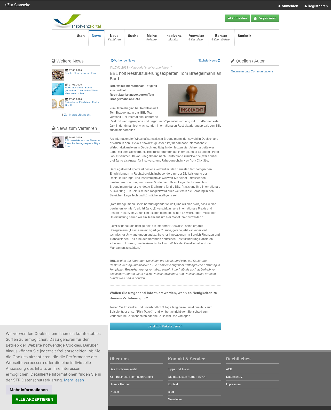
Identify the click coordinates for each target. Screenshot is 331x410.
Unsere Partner (120, 384)
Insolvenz (173, 37)
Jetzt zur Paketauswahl (165, 326)
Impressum (233, 384)
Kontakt (173, 384)
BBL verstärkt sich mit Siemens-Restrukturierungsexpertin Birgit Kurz (82, 143)
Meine (151, 37)
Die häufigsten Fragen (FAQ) (186, 377)
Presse (114, 392)
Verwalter (197, 37)
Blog (171, 392)
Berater (221, 37)
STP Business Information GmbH (131, 377)
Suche (133, 36)
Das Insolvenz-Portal (123, 369)
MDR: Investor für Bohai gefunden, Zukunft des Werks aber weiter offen (81, 90)
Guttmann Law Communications (252, 71)
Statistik (244, 36)
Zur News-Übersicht (77, 114)
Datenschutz (234, 377)
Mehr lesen (74, 380)
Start (81, 36)
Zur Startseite (18, 5)
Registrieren (317, 6)
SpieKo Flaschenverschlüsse (81, 73)
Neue (114, 37)
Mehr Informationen (29, 389)
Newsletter (175, 399)
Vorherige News (124, 60)
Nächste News (208, 60)
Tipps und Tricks (178, 369)
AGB (229, 369)
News (96, 36)
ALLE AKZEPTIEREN (34, 399)
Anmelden (289, 6)
